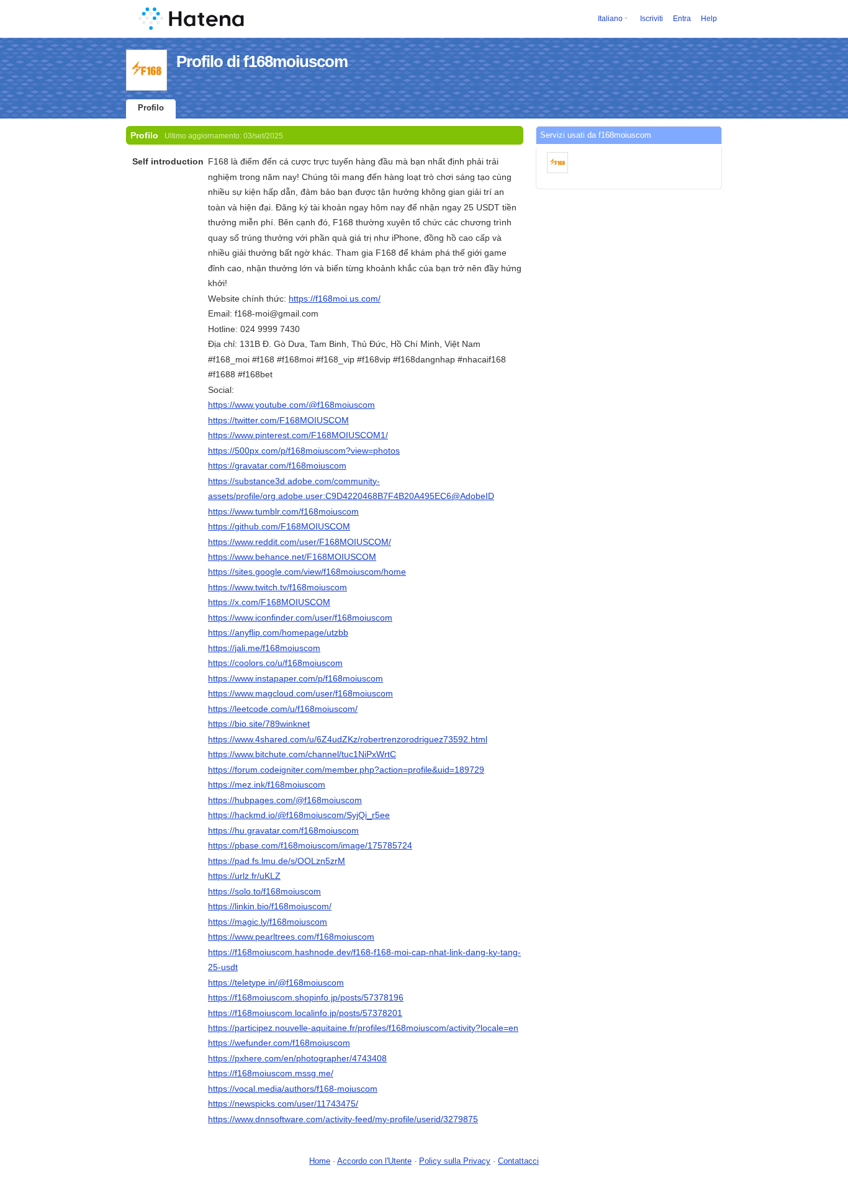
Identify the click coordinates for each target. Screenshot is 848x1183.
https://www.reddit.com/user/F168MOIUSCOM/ (299, 542)
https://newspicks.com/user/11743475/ (283, 1104)
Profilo (151, 107)
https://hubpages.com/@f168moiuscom (285, 800)
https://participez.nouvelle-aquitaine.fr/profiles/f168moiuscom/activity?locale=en (363, 1028)
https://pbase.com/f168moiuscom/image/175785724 (310, 845)
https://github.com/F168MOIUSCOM (279, 526)
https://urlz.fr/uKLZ (244, 876)
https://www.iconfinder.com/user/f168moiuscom (300, 618)
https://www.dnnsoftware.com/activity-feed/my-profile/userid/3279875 (343, 1119)
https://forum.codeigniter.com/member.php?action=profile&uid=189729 (346, 770)
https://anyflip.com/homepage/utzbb (278, 632)
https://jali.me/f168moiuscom (264, 648)
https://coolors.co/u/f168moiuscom (275, 663)
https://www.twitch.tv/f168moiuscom (277, 587)
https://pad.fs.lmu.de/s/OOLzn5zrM (276, 861)
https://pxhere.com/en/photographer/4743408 (297, 1058)
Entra (682, 18)
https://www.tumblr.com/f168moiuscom (283, 511)
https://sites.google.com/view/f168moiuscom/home (307, 572)
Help (709, 18)
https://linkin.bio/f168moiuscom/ (270, 906)
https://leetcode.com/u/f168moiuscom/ (283, 709)
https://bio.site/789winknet (259, 724)
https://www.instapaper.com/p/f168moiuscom (295, 678)
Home (319, 1161)
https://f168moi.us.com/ (335, 299)
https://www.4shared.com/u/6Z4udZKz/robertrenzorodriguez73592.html (347, 739)
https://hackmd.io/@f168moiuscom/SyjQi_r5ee (299, 815)
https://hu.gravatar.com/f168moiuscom (283, 830)
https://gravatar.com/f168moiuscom (277, 465)
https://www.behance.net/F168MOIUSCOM (292, 557)
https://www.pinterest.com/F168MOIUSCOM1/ (298, 435)
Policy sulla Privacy (454, 1161)
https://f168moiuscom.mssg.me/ (270, 1073)
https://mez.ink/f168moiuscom (266, 784)
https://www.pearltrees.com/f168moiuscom (291, 937)
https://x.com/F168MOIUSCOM (269, 602)
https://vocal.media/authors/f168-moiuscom (292, 1089)
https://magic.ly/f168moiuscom (267, 922)
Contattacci (518, 1161)
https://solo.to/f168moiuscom (264, 891)
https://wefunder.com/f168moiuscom (279, 1043)
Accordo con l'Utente (374, 1161)
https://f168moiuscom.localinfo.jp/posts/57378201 (305, 1013)
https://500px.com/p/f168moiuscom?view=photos (304, 451)
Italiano (610, 18)
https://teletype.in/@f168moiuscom (276, 982)
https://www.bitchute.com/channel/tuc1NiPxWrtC (302, 754)
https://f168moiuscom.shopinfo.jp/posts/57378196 (306, 997)
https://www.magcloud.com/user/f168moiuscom (300, 693)
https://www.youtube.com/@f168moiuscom (291, 405)
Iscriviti (651, 18)
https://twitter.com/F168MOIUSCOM (278, 420)
